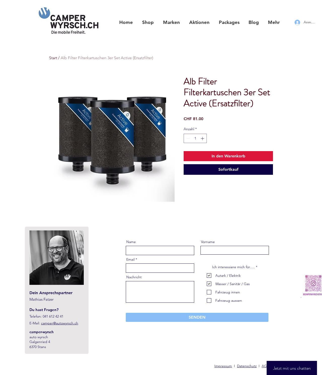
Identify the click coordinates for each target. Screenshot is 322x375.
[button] (171, 22)
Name (131, 242)
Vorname (208, 242)
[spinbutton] (195, 138)
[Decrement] (187, 138)
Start (53, 57)
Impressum (223, 366)
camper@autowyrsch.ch (59, 323)
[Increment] (203, 138)
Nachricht (134, 277)
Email (130, 259)
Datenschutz (247, 366)
